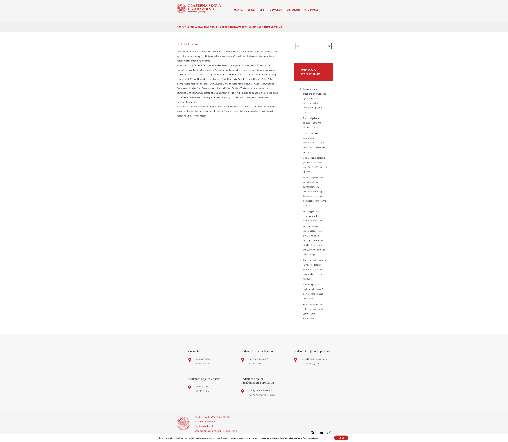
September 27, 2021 (190, 44)
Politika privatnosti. (310, 438)
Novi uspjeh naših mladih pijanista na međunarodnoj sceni (313, 216)
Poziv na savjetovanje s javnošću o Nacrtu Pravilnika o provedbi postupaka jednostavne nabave (314, 269)
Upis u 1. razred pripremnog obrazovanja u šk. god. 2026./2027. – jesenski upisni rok (314, 142)
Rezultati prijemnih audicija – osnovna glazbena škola (312, 123)
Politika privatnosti (204, 426)
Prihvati (341, 438)
